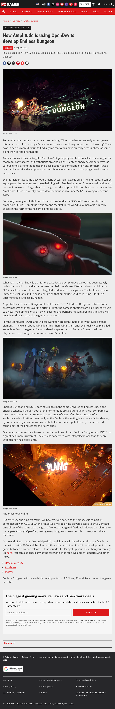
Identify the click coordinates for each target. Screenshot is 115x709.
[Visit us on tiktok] (75, 4)
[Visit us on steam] (44, 4)
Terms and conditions (86, 680)
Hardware (26, 11)
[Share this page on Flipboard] (22, 63)
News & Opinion (44, 11)
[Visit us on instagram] (57, 4)
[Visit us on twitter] (53, 4)
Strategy (16, 21)
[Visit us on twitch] (66, 4)
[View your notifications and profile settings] (99, 4)
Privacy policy (9, 686)
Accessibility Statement (14, 692)
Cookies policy (46, 686)
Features (8, 48)
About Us (7, 680)
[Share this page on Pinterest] (18, 63)
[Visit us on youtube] (62, 4)
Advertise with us (84, 686)
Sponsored (22, 47)
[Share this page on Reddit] (13, 63)
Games (13, 11)
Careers (43, 692)
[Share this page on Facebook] (4, 63)
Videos (96, 11)
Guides (84, 11)
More (107, 11)
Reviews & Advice (67, 11)
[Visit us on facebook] (48, 4)
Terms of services (39, 620)
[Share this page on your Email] (27, 63)
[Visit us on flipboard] (71, 4)
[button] (109, 4)
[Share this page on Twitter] (9, 63)
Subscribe (84, 4)
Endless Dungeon (31, 21)
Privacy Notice (87, 620)
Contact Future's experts (50, 680)
